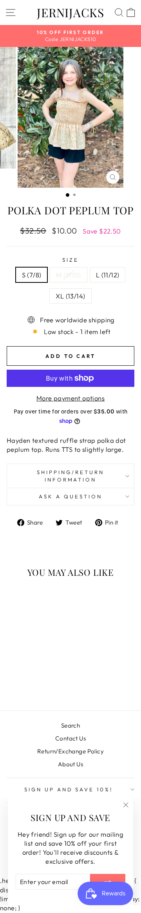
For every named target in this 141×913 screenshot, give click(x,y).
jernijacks (70, 12)
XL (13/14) (70, 296)
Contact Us (70, 738)
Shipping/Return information (70, 476)
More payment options (70, 398)
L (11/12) (107, 275)
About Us (70, 764)
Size (70, 260)
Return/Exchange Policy (70, 751)
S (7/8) (32, 275)
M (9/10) (68, 275)
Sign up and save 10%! (68, 789)
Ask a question (70, 496)
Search (70, 725)
